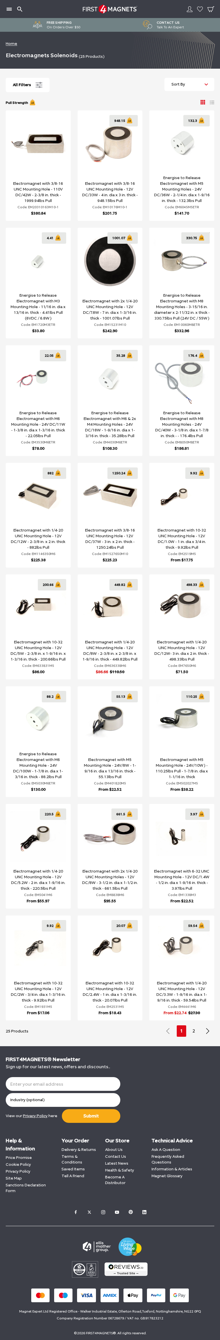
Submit (91, 1116)
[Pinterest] (130, 1212)
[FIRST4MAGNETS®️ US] (110, 9)
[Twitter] (89, 1212)
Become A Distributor (115, 1180)
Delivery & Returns (79, 1149)
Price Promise (19, 1157)
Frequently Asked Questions (168, 1159)
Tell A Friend (73, 1176)
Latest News (116, 1163)
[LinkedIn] (144, 1212)
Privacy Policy (18, 1171)
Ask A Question (166, 1149)
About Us (114, 1149)
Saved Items (73, 1169)
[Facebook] (75, 1212)
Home (11, 43)
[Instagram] (103, 1212)
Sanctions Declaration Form (26, 1188)
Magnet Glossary (167, 1176)
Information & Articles (172, 1169)
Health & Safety (119, 1170)
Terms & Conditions (72, 1159)
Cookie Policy (18, 1164)
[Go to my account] (189, 9)
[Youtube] (116, 1212)
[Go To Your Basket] (210, 9)
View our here (31, 1116)
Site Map (14, 1178)
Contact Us (115, 1156)
